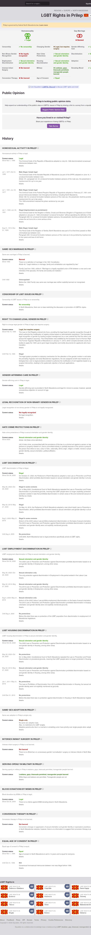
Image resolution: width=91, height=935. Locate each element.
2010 (24, 523)
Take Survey (53, 126)
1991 (49, 262)
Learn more (43, 25)
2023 (8, 439)
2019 (64, 341)
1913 (10, 228)
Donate (29, 920)
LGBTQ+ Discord (48, 87)
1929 (38, 215)
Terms (36, 920)
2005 (9, 518)
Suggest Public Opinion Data (53, 110)
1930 (9, 210)
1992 (8, 261)
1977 (8, 172)
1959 (24, 201)
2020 (14, 475)
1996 (13, 160)
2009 (14, 801)
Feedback (10, 920)
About (2, 920)
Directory (68, 920)
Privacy (43, 920)
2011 (9, 681)
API (23, 920)
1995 (14, 331)
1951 (8, 190)
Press (18, 920)
